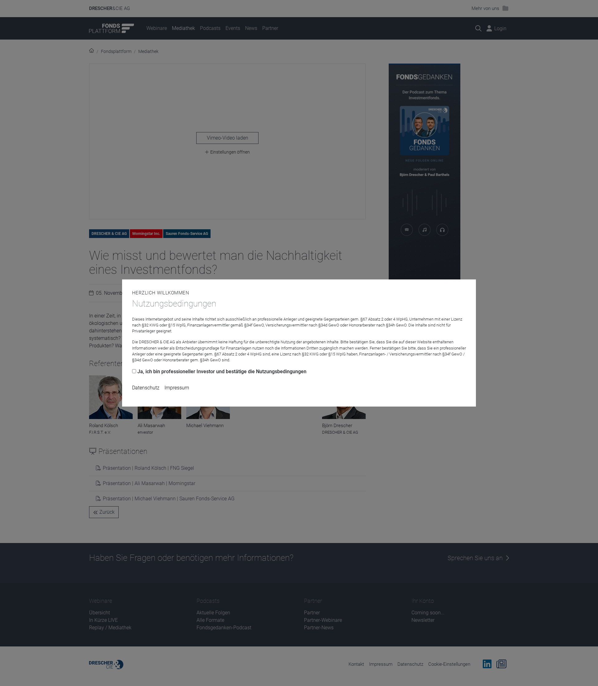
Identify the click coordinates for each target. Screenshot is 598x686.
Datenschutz (145, 388)
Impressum (176, 388)
